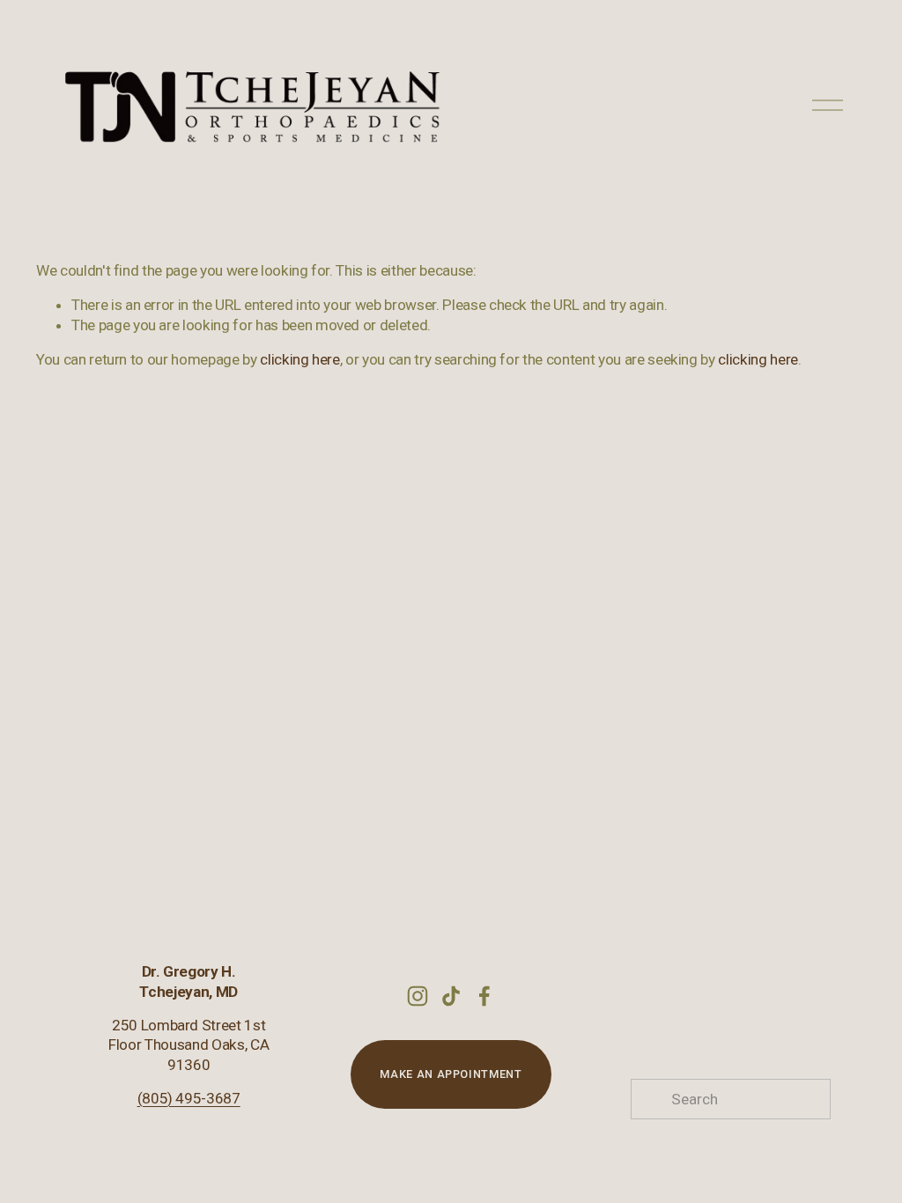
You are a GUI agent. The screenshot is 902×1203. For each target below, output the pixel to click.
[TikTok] (451, 996)
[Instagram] (417, 996)
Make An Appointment (450, 1074)
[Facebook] (484, 996)
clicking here (300, 359)
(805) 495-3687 (188, 1098)
